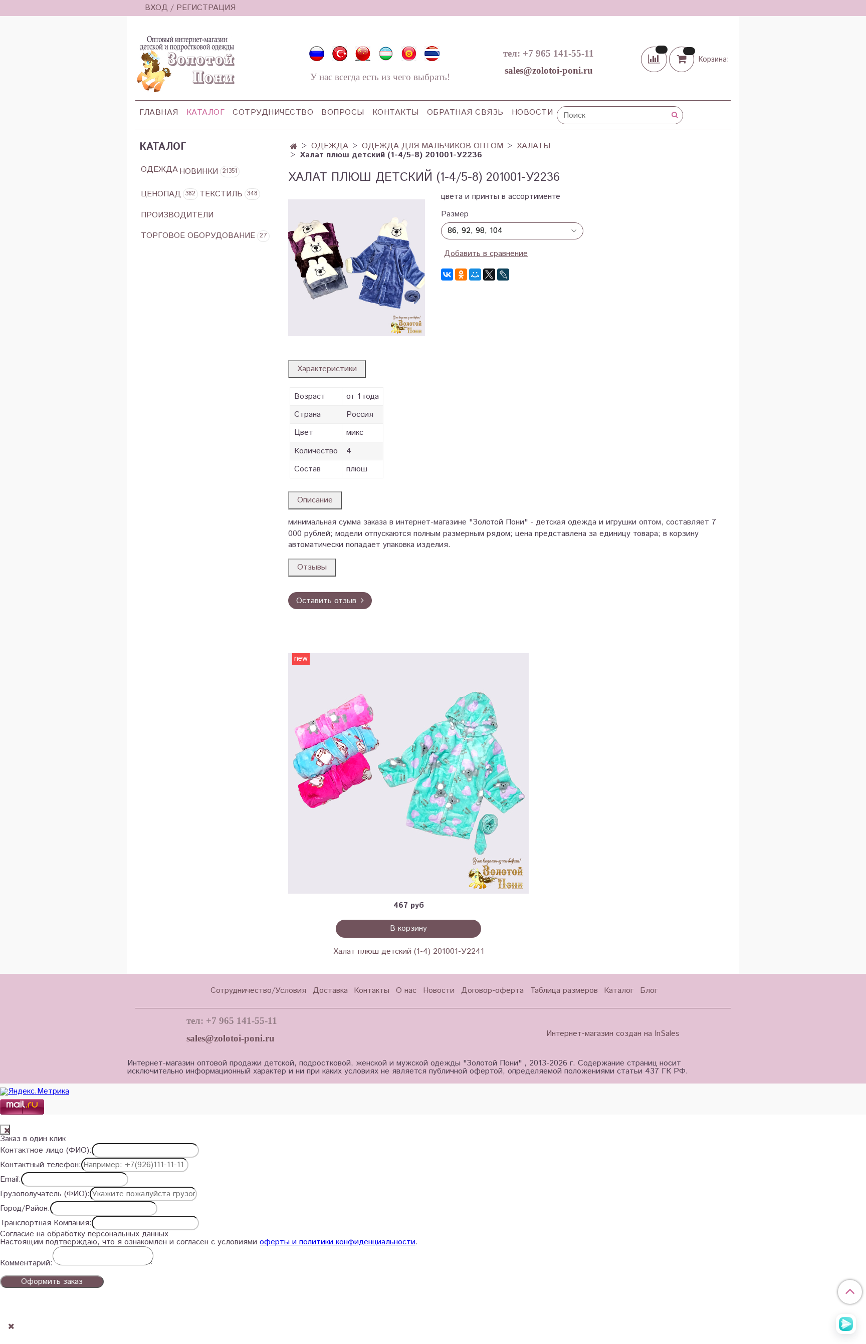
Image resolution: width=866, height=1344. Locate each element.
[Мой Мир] (475, 274)
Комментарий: (26, 1263)
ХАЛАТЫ (533, 146)
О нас (406, 990)
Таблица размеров (564, 990)
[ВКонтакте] (447, 274)
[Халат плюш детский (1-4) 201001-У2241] (408, 773)
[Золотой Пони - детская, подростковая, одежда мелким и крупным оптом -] (185, 61)
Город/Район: (25, 1209)
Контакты (395, 112)
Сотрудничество (273, 112)
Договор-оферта (492, 990)
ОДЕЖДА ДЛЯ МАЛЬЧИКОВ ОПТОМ (432, 146)
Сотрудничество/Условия (258, 990)
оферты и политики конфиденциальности (337, 1242)
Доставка (330, 990)
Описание (315, 500)
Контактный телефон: (40, 1165)
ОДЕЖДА (329, 146)
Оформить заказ (52, 1281)
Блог (649, 990)
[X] (489, 274)
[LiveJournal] (503, 274)
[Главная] (294, 147)
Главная (158, 112)
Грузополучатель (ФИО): (45, 1194)
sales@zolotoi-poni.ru (549, 70)
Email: (10, 1180)
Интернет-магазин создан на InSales (613, 1034)
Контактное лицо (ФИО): (46, 1151)
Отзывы (312, 567)
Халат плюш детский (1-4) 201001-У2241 (408, 951)
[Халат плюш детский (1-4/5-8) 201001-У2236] (356, 268)
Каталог (205, 112)
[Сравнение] (655, 59)
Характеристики (327, 369)
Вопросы (342, 112)
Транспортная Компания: (46, 1223)
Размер (455, 214)
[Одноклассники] (461, 274)
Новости (532, 112)
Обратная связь (465, 112)
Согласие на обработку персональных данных (84, 1234)
